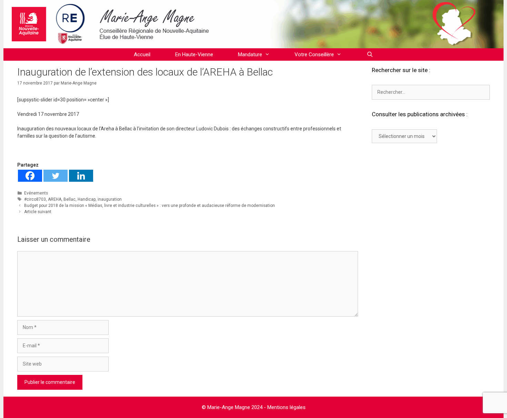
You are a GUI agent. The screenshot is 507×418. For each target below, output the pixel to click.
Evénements (36, 193)
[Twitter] (55, 176)
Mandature (250, 54)
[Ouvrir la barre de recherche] (369, 54)
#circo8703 (35, 199)
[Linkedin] (81, 176)
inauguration (110, 199)
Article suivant (37, 211)
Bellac (69, 199)
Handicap (87, 199)
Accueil (142, 54)
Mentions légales (286, 407)
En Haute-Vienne (194, 54)
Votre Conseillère (314, 54)
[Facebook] (30, 176)
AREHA (54, 199)
